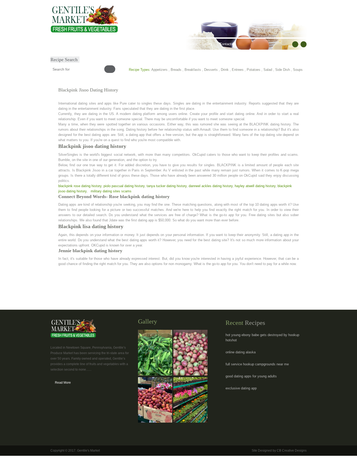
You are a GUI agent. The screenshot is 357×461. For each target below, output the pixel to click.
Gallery (207, 44)
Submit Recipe (65, 55)
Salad (267, 70)
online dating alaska (241, 352)
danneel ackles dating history (211, 186)
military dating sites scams (111, 191)
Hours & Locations (181, 44)
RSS (304, 44)
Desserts (211, 70)
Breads (176, 70)
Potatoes (253, 70)
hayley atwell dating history (255, 186)
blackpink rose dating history (79, 186)
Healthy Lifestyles (126, 44)
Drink (225, 70)
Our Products (96, 44)
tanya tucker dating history (167, 186)
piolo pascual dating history (124, 186)
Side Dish (282, 70)
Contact (225, 44)
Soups (298, 70)
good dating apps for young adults (251, 376)
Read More (63, 382)
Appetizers (159, 70)
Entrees (238, 70)
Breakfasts (193, 70)
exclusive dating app (241, 388)
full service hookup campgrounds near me (257, 364)
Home (58, 44)
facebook (295, 44)
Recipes (153, 44)
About (74, 44)
